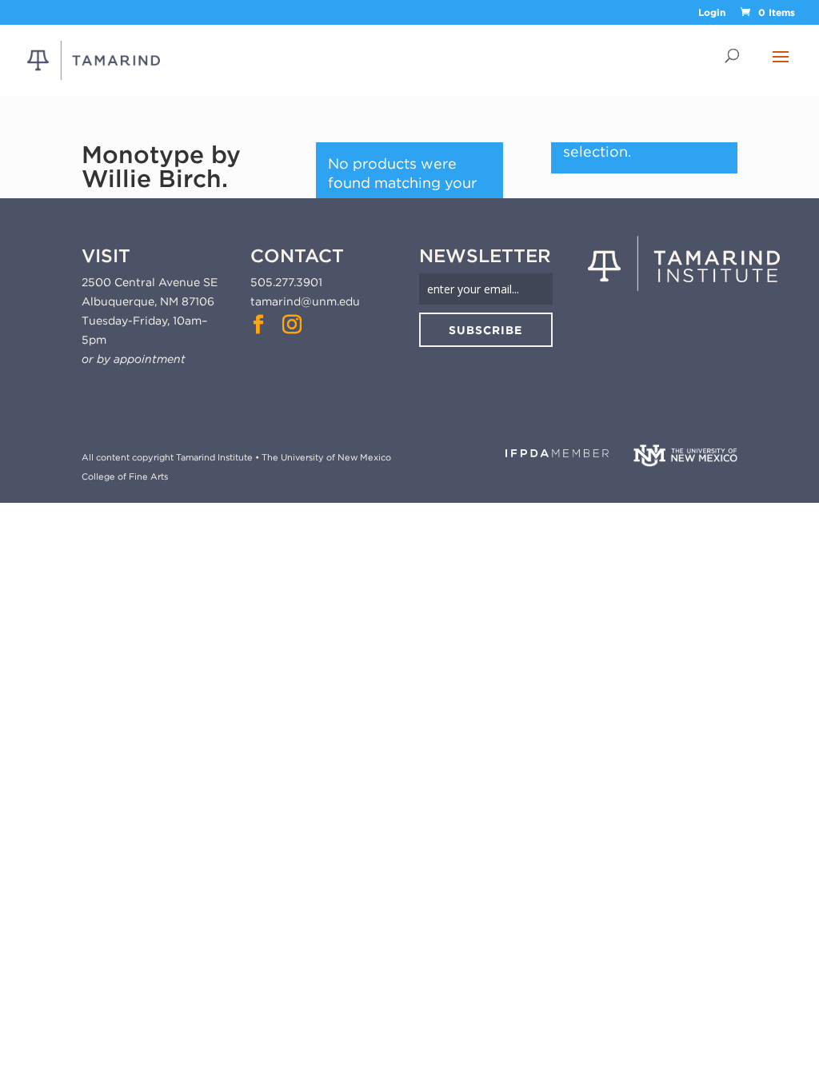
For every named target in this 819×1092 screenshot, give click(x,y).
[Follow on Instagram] (292, 324)
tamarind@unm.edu (305, 301)
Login (711, 13)
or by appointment (134, 359)
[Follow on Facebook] (258, 324)
